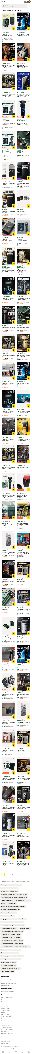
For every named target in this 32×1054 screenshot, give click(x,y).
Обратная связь (5, 1039)
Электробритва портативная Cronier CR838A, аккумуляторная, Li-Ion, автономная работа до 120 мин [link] (8, 35)
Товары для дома (5, 1010)
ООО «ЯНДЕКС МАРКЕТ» (11, 1046)
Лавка (9, 1052)
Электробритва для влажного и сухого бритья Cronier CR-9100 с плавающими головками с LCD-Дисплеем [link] (23, 122)
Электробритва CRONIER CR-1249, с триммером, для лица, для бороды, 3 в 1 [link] (8, 66)
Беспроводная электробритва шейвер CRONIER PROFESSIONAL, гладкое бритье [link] (23, 66)
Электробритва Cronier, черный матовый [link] (8, 299)
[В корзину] (14, 29)
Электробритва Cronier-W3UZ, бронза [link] (8, 440)
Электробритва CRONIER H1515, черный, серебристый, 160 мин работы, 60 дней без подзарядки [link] (8, 836)
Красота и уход (5, 1014)
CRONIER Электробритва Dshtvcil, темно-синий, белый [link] (23, 610)
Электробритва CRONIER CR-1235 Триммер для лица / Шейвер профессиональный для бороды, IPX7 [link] (8, 496)
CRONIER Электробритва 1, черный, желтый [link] (23, 440)
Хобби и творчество (6, 1016)
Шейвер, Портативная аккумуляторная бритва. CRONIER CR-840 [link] (23, 496)
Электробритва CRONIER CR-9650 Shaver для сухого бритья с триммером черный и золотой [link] (8, 212)
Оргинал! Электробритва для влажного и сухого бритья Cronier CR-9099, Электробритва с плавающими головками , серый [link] (23, 240)
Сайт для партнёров (6, 985)
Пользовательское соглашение (8, 1037)
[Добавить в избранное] (14, 14)
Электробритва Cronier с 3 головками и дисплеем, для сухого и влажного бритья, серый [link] (23, 695)
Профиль (29, 1052)
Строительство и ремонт (7, 1029)
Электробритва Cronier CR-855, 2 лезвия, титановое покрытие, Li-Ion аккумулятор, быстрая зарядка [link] (8, 384)
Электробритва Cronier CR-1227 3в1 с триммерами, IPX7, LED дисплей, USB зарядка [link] (23, 468)
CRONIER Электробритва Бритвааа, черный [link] (8, 95)
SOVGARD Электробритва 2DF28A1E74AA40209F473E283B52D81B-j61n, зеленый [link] (23, 153)
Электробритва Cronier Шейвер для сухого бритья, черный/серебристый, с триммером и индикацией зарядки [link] (8, 582)
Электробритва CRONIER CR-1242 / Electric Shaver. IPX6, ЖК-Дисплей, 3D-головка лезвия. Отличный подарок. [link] (23, 779)
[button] (30, 6)
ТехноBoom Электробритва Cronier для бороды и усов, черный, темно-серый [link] (8, 667)
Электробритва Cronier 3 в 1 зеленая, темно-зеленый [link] (8, 328)
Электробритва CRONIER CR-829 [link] (8, 184)
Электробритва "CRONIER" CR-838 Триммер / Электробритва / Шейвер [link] (7, 524)
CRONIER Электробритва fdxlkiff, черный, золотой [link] (8, 269)
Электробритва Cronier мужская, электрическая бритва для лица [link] (8, 122)
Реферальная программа (7, 991)
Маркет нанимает (5, 1041)
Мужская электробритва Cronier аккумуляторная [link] (23, 667)
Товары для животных (6, 1027)
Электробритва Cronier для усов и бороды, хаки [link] (23, 328)
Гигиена (3, 1004)
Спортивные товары (6, 1025)
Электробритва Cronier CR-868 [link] (8, 695)
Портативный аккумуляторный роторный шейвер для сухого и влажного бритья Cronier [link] (22, 269)
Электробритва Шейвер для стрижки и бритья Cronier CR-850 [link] (8, 639)
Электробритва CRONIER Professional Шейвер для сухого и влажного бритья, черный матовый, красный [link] (8, 808)
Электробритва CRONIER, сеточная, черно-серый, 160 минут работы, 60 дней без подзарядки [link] (23, 639)
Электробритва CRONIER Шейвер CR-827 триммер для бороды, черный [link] (8, 779)
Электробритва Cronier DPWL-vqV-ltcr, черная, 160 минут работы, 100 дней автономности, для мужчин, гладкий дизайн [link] (23, 184)
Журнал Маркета (5, 1043)
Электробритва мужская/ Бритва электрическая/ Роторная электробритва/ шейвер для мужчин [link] (23, 212)
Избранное (16, 1052)
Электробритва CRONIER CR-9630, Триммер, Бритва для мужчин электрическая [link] (8, 723)
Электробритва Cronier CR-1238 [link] (8, 751)
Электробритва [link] (21, 581)
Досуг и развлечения (6, 997)
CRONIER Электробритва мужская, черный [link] (23, 299)
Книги (2, 1021)
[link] (11, 885)
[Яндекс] (13, 1048)
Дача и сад (4, 1018)
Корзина (22, 1052)
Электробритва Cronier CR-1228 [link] (8, 864)
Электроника (4, 1006)
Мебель (3, 999)
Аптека (3, 1012)
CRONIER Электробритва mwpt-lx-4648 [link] (8, 553)
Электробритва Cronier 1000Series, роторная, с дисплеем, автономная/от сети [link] (23, 524)
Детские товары (5, 1031)
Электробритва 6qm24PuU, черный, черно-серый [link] (7, 240)
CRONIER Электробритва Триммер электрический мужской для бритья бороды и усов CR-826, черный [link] (23, 95)
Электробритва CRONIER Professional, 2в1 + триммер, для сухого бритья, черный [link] (23, 808)
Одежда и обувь (5, 1008)
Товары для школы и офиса (8, 1023)
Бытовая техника (5, 1001)
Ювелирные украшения (7, 1033)
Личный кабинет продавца (8, 979)
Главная (3, 1052)
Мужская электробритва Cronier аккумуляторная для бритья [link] (23, 35)
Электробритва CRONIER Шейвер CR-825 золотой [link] (23, 356)
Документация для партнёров (8, 983)
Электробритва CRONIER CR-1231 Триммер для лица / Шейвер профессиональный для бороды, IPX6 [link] (23, 412)
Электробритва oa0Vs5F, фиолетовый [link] (23, 384)
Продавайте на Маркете (7, 981)
